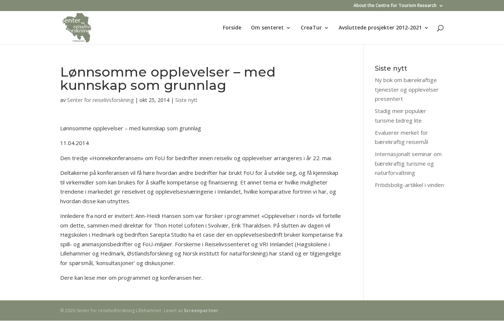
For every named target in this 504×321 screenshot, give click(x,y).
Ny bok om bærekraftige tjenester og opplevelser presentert (407, 89)
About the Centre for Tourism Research (394, 5)
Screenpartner (201, 310)
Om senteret (267, 28)
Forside (232, 28)
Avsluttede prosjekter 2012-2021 (380, 28)
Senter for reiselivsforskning (100, 99)
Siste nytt (186, 99)
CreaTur (311, 28)
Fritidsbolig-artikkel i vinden (409, 184)
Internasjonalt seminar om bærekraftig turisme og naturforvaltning (408, 163)
